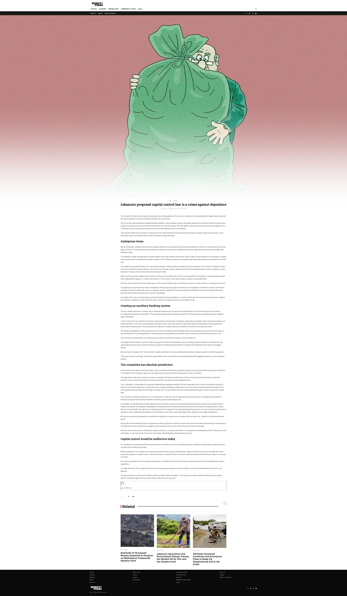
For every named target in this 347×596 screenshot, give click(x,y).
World (91, 579)
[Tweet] (133, 496)
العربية (140, 9)
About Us (93, 13)
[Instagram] (252, 13)
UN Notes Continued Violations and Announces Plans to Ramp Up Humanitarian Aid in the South (207, 559)
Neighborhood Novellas (183, 579)
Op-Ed (178, 582)
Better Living (113, 9)
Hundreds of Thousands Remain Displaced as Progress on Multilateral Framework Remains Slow (137, 557)
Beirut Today (124, 549)
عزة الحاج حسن (163, 208)
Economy (102, 9)
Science (135, 577)
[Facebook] (246, 13)
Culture (135, 574)
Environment (136, 579)
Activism (178, 577)
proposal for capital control (208, 216)
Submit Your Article (110, 13)
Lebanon (92, 574)
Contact (100, 13)
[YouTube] (256, 13)
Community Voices (128, 9)
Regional (92, 577)
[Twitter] (249, 13)
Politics (94, 9)
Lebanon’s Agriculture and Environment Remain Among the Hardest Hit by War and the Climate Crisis (173, 558)
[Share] (128, 496)
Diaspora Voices (181, 574)
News (176, 208)
